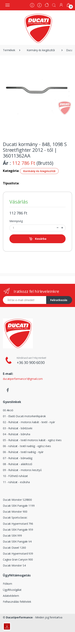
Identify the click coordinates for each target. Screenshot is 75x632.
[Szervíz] (39, 5)
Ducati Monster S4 (14, 565)
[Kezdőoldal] (47, 5)
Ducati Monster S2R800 (17, 499)
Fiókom (7, 583)
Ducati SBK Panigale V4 (17, 541)
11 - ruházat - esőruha (16, 482)
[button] (54, 5)
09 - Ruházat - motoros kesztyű (22, 470)
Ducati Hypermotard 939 (18, 553)
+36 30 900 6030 (31, 362)
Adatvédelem (11, 596)
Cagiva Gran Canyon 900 (18, 559)
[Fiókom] (61, 5)
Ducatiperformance (19, 617)
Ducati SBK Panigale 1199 (19, 505)
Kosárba (40, 238)
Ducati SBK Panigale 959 (18, 529)
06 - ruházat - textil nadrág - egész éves (27, 446)
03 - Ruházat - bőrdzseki (17, 428)
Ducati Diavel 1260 (14, 547)
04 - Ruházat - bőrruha (16, 434)
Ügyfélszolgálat (12, 590)
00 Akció (8, 410)
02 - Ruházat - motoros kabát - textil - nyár (29, 422)
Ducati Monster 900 (15, 511)
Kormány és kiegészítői (41, 50)
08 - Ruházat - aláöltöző (17, 464)
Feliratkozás (58, 300)
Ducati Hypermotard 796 (18, 523)
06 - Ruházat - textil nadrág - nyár (23, 452)
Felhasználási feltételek (17, 601)
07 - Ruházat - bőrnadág (17, 458)
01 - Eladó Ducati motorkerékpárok (24, 416)
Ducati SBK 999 (12, 535)
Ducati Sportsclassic (15, 517)
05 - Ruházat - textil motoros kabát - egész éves (32, 440)
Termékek (9, 50)
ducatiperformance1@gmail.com (23, 379)
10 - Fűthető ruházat (15, 476)
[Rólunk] (32, 5)
